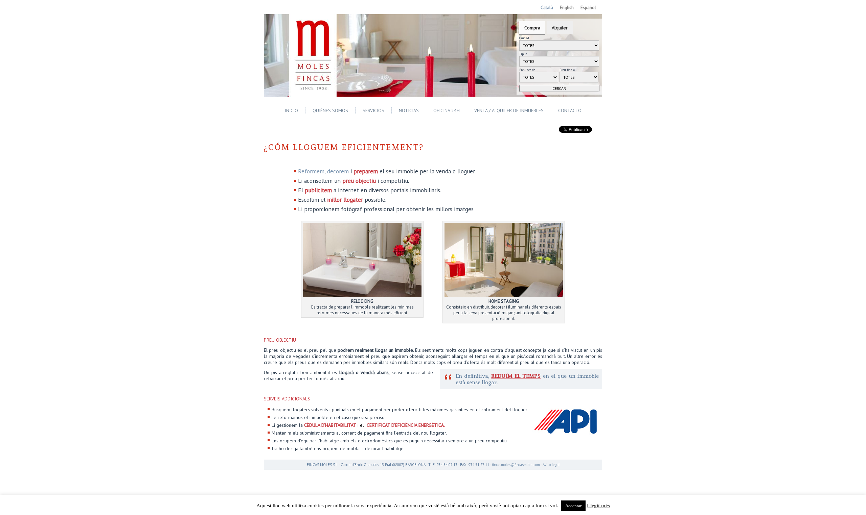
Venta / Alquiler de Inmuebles (509, 110)
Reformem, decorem (323, 171)
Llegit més (598, 505)
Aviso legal (551, 464)
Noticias (409, 110)
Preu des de (527, 70)
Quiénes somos (330, 110)
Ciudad (524, 38)
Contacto (570, 110)
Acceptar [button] (573, 505)
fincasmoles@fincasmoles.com (516, 464)
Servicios (373, 110)
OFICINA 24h (446, 110)
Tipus (523, 54)
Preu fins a (567, 70)
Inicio (291, 110)
